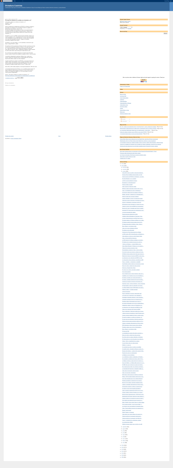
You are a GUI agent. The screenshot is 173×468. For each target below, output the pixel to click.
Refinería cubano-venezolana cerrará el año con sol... (132, 188)
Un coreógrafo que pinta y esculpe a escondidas (131, 347)
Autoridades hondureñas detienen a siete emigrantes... (133, 297)
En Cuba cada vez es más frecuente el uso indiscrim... (133, 339)
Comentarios (124, 121)
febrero (124, 440)
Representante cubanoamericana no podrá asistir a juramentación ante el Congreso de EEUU (138, 128)
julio (123, 430)
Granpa (121, 108)
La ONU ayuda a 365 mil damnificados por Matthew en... (133, 234)
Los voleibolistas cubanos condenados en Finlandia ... (132, 356)
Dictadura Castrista (13, 6)
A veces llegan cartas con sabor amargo (130, 343)
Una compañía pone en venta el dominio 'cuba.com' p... (133, 273)
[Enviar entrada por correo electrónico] (16, 78)
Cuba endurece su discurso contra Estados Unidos (132, 236)
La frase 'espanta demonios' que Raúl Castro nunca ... (132, 218)
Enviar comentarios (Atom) (16, 138)
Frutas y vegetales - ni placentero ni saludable (131, 261)
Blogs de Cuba (123, 94)
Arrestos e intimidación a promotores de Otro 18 (131, 202)
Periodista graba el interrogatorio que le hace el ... (132, 301)
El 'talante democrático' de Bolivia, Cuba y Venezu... (132, 224)
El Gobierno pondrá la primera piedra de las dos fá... (132, 222)
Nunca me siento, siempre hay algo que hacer (131, 265)
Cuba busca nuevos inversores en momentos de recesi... (133, 200)
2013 (122, 449)
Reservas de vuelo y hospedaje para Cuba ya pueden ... (133, 208)
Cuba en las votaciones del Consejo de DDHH (131, 309)
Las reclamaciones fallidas (127, 422)
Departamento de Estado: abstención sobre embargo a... (133, 396)
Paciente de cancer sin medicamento (129, 352)
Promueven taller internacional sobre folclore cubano (130, 153)
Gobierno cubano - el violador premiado (130, 289)
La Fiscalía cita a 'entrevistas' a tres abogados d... (132, 295)
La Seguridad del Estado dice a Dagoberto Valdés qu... (133, 368)
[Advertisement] (86, 14)
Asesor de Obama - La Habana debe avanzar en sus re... (133, 362)
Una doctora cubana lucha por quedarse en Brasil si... (132, 192)
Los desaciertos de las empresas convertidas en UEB (132, 259)
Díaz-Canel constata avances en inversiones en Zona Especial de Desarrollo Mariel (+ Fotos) (138, 151)
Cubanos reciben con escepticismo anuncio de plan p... (133, 398)
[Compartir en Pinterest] (22, 77)
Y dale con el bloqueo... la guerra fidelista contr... (131, 244)
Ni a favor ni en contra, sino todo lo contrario (131, 269)
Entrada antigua (108, 136)
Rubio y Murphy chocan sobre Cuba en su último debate (133, 402)
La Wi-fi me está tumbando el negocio (129, 180)
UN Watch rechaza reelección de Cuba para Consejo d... (133, 253)
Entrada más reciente (9, 136)
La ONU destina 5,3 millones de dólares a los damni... (132, 240)
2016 (122, 165)
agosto (124, 428)
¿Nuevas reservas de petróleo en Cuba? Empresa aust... (133, 313)
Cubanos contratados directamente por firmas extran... (133, 323)
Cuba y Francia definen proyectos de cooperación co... (133, 408)
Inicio (59, 136)
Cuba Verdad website (124, 97)
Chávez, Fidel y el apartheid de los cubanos (130, 341)
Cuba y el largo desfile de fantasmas (129, 238)
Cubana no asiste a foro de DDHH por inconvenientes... (133, 206)
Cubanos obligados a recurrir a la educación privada (132, 198)
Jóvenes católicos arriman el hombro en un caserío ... (132, 392)
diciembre (125, 167)
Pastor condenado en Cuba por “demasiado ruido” (132, 293)
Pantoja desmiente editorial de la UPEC (130, 214)
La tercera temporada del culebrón (129, 212)
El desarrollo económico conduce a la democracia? (132, 386)
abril (123, 436)
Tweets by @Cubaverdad (125, 86)
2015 (122, 445)
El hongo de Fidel (125, 331)
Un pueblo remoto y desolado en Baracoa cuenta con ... (133, 348)
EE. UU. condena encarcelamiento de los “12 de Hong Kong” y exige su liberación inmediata (138, 126)
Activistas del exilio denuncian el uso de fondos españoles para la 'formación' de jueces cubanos (139, 146)
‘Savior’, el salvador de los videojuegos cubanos (131, 420)
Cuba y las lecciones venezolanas (129, 372)
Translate (129, 28)
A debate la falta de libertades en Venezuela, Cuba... (132, 216)
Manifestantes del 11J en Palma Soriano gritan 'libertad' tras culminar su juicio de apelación (138, 140)
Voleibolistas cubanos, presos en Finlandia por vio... (132, 305)
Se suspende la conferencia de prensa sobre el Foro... (132, 358)
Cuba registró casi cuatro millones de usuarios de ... (132, 414)
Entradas (123, 119)
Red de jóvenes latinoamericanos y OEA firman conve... (133, 394)
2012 (122, 451)
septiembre (125, 426)
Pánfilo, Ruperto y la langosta (128, 412)
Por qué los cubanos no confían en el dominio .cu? (132, 317)
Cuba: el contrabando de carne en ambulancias (131, 190)
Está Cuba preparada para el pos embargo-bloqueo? (132, 378)
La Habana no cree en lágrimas (128, 354)
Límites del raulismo (126, 291)
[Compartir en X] (20, 77)
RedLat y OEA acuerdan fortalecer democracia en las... (133, 376)
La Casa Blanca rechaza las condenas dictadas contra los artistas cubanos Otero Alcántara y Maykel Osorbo (141, 142)
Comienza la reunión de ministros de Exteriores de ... (132, 281)
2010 (122, 455)
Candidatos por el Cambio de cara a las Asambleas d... (133, 275)
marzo (124, 438)
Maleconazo (122, 111)
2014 (122, 447)
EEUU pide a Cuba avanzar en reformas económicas (132, 374)
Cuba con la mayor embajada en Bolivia (130, 228)
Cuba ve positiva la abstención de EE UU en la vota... (132, 390)
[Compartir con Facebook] (21, 77)
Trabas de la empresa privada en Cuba (129, 248)
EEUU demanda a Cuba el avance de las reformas (132, 325)
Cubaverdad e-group (124, 104)
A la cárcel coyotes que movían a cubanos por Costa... (133, 252)
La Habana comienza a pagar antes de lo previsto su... (133, 360)
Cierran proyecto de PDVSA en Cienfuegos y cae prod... (133, 176)
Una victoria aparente (126, 271)
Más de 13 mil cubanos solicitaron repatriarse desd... (132, 382)
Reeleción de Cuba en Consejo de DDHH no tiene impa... (133, 255)
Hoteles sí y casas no (126, 345)
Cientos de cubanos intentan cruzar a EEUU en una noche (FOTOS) (133, 132)
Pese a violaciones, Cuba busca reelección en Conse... (133, 311)
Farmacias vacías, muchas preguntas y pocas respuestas (133, 283)
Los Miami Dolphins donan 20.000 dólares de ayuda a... (133, 287)
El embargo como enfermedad (128, 230)
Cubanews (122, 99)
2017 (122, 163)
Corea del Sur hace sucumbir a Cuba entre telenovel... (132, 172)
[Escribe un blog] (19, 77)
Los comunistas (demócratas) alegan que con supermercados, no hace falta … (135, 130)
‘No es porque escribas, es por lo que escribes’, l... (132, 404)
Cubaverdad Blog (123, 101)
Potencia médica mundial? (127, 184)
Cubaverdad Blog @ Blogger (125, 103)
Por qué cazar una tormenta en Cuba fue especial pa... (133, 319)
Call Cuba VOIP (123, 96)
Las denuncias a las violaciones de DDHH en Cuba (132, 257)
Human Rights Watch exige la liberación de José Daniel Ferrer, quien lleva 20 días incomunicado (139, 139)
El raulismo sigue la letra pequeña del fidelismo (131, 388)
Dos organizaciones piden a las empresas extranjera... (133, 366)
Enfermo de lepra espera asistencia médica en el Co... (133, 321)
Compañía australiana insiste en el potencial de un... (132, 299)
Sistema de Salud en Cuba (125, 113)
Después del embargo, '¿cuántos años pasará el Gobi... (133, 350)
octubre (124, 171)
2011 (122, 453)
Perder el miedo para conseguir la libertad (130, 196)
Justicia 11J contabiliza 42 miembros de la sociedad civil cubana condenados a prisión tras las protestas (140, 144)
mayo (124, 434)
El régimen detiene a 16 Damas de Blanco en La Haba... (133, 220)
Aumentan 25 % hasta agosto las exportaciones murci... (133, 210)
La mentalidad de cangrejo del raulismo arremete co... (132, 333)
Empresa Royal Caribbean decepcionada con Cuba (132, 174)
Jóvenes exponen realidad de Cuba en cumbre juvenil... (133, 315)
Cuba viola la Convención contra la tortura (130, 370)
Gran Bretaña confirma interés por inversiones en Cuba (133, 263)
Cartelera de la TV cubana (125, 158)
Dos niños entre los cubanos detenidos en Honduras (132, 337)
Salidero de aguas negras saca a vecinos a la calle (132, 424)
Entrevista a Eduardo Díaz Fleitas (128, 267)
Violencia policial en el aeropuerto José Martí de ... (132, 418)
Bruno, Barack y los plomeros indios (129, 226)
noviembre (125, 169)
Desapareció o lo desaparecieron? (128, 182)
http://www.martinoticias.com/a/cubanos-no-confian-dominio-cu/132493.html (20, 75)
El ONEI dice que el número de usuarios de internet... (132, 364)
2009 (122, 457)
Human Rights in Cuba (124, 110)
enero (124, 442)
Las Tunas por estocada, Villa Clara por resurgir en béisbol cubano (133, 154)
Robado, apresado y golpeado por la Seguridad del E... (133, 194)
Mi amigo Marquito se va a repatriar (129, 178)
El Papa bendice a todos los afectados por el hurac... (132, 285)
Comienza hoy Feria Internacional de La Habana (131, 232)
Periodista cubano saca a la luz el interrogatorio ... (132, 327)
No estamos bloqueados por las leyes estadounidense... (133, 303)
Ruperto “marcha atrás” (126, 410)
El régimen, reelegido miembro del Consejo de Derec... (133, 279)
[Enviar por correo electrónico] (17, 77)
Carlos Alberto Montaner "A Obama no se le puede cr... (133, 246)
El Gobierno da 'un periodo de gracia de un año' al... (132, 242)
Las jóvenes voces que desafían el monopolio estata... (133, 406)
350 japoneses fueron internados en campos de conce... (133, 204)
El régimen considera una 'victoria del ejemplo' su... (132, 277)
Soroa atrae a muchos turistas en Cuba (127, 156)
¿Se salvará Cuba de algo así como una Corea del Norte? (131, 133)
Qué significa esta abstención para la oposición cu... (132, 400)
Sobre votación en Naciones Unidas (129, 186)
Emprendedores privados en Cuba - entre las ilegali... (132, 249)
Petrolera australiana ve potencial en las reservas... (132, 380)
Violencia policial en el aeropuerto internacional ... (132, 416)
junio (124, 432)
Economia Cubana (123, 106)
